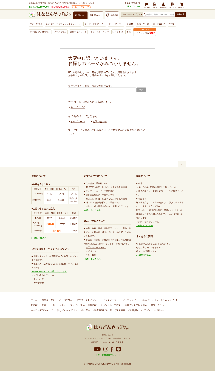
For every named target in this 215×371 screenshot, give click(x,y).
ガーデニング (159, 24)
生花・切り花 (36, 24)
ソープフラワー (130, 300)
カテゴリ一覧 (78, 107)
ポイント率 (81, 7)
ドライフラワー (116, 24)
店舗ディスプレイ (78, 32)
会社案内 (85, 310)
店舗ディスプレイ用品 (135, 305)
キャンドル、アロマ (99, 32)
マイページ (39, 279)
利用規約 (133, 310)
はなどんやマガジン (67, 310)
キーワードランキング (41, 310)
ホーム (33, 300)
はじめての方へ (133, 6)
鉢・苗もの (118, 32)
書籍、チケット (158, 305)
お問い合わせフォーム (44, 275)
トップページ (78, 121)
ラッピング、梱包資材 (40, 32)
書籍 (129, 32)
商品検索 (180, 14)
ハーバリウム (60, 32)
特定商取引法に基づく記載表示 (109, 310)
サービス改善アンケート (108, 355)
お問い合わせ (100, 121)
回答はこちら (145, 255)
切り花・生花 (48, 300)
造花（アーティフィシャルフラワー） (63, 24)
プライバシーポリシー (153, 310)
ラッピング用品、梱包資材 (82, 305)
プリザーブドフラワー (95, 24)
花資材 (130, 24)
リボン (172, 24)
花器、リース (143, 24)
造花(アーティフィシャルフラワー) (159, 300)
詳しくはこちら (41, 238)
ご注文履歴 (39, 283)
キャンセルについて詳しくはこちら (50, 271)
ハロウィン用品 (144, 33)
